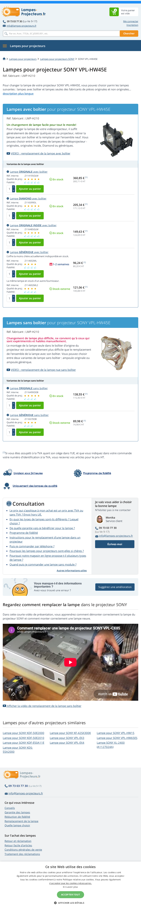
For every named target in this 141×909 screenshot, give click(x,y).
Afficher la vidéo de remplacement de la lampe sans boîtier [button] (43, 706)
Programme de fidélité (24, 532)
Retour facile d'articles (18, 845)
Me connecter (130, 21)
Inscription (132, 25)
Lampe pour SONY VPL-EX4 (67, 742)
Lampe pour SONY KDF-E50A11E (23, 742)
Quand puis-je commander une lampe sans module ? (43, 564)
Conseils (10, 808)
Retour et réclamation (18, 841)
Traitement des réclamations (22, 854)
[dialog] (70, 885)
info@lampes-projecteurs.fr (21, 25)
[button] (70, 903)
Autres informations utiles (72, 570)
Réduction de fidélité (17, 816)
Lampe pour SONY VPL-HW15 (115, 733)
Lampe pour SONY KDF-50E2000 (23, 733)
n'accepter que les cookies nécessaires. (70, 883)
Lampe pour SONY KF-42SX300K (70, 733)
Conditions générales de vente (23, 849)
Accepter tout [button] (70, 894)
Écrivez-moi (114, 544)
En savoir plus (70, 886)
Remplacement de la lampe (21, 821)
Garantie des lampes (17, 812)
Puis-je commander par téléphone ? (32, 546)
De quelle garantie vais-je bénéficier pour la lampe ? (42, 528)
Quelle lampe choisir (17, 825)
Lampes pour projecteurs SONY (57, 59)
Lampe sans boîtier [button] (29, 388)
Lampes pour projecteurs (23, 59)
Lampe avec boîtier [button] (29, 171)
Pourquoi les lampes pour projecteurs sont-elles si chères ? (47, 551)
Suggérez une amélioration (115, 587)
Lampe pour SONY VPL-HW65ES (117, 738)
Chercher (129, 33)
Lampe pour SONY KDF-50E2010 (23, 738)
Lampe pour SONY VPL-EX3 (67, 738)
